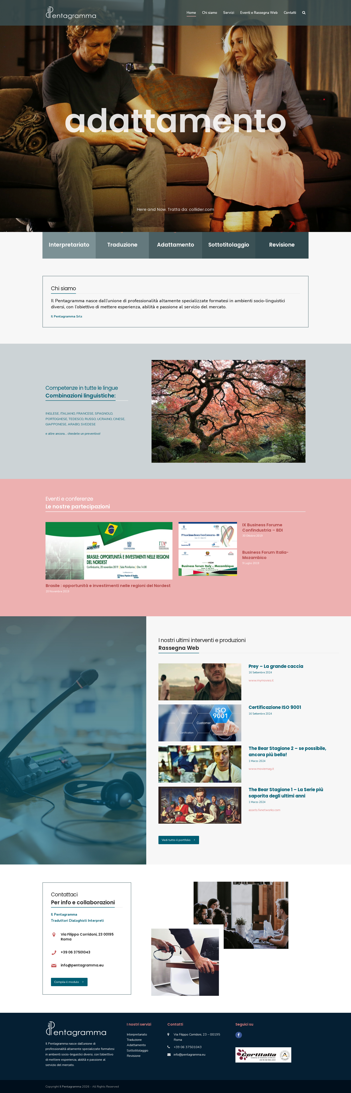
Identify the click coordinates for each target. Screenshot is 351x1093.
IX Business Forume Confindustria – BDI (262, 527)
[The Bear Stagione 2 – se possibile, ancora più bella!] (199, 764)
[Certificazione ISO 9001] (199, 722)
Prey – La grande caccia (276, 666)
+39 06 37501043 (188, 1047)
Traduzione (134, 1040)
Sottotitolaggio (137, 1050)
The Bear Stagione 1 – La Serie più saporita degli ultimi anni (286, 792)
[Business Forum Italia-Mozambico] (208, 562)
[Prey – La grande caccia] (199, 681)
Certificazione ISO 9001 (275, 707)
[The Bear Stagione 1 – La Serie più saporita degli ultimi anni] (199, 805)
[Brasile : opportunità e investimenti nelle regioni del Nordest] (109, 550)
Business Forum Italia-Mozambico (265, 554)
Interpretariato (137, 1034)
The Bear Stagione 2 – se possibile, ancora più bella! (287, 751)
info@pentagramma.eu (189, 1054)
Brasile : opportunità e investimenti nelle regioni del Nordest (108, 585)
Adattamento (136, 1045)
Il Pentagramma (70, 1086)
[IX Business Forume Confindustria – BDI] (208, 535)
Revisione (134, 1056)
